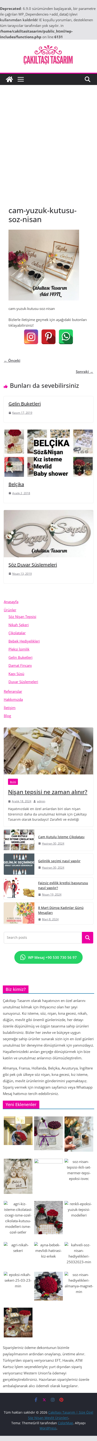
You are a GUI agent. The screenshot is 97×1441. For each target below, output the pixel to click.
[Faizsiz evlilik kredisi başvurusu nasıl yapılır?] (19, 889)
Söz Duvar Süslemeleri (32, 565)
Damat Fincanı (20, 665)
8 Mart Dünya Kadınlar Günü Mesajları (61, 910)
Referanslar (13, 691)
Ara (87, 937)
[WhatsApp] (65, 336)
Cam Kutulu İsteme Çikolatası (61, 837)
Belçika (16, 484)
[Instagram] (31, 336)
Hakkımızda (13, 699)
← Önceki (12, 360)
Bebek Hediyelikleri (24, 641)
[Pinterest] (48, 336)
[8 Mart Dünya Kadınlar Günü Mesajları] (19, 913)
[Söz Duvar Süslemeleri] (48, 513)
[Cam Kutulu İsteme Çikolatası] (19, 840)
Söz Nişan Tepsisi (22, 616)
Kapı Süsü (16, 673)
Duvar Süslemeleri (23, 681)
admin (41, 801)
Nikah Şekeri (18, 624)
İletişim (10, 707)
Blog (7, 715)
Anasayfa (11, 601)
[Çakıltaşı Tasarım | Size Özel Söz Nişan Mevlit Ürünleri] (9, 79)
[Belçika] (48, 432)
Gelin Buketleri (24, 404)
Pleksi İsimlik (18, 649)
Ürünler (10, 610)
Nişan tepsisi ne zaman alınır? (47, 792)
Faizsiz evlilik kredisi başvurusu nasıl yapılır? (63, 885)
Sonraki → (84, 371)
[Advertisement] (48, 136)
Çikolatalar (17, 632)
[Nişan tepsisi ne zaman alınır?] (48, 751)
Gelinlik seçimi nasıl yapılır (59, 861)
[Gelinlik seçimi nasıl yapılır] (19, 864)
